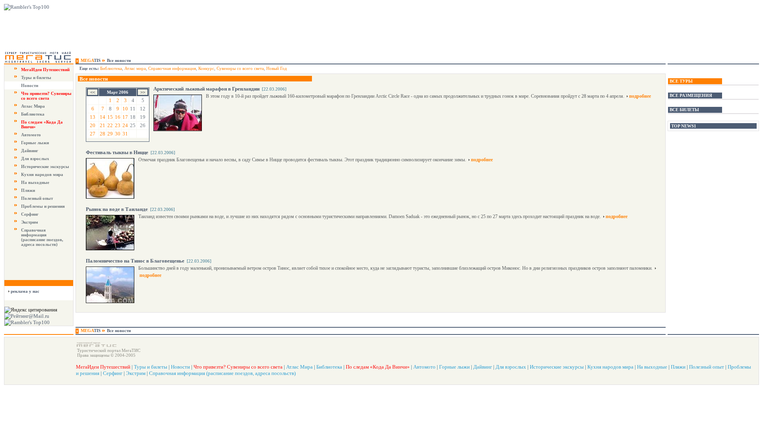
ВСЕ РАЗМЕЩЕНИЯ (691, 95)
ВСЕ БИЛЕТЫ (684, 109)
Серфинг (30, 214)
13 (92, 117)
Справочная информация (172, 68)
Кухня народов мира (42, 174)
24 (125, 125)
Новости (29, 85)
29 (110, 134)
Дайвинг (29, 150)
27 (92, 134)
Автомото (31, 134)
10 (125, 109)
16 (117, 117)
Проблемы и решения (43, 206)
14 (102, 117)
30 (117, 134)
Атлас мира (135, 68)
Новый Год (276, 68)
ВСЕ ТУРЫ (681, 81)
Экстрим (29, 222)
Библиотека (33, 114)
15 (110, 117)
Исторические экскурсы (45, 166)
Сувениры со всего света (240, 68)
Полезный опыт (37, 198)
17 (125, 117)
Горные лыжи (35, 142)
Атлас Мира (33, 106)
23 (117, 125)
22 (110, 125)
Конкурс (206, 68)
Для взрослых (35, 158)
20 (92, 125)
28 (102, 134)
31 (125, 134)
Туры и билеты (36, 77)
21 (102, 125)
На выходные (35, 182)
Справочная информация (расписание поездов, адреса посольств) (42, 237)
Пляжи (28, 190)
